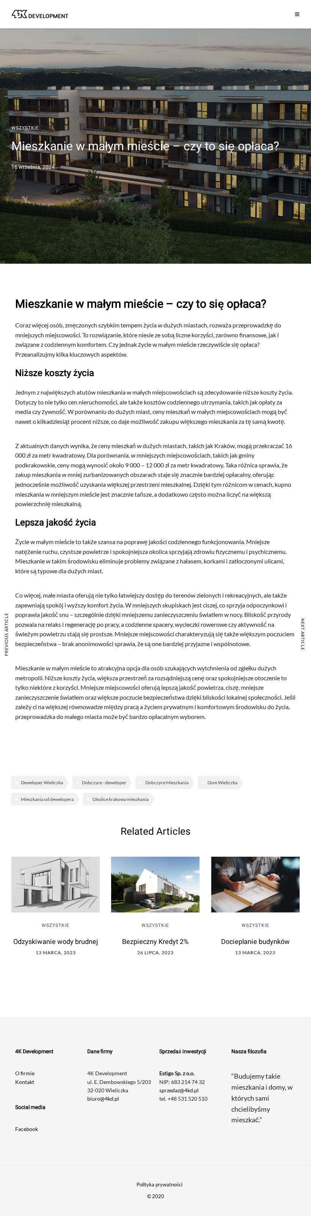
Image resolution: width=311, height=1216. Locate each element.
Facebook (26, 1129)
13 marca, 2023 (56, 952)
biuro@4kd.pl (103, 1098)
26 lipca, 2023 (155, 952)
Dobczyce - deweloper (104, 782)
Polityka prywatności (159, 1184)
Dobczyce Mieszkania (166, 782)
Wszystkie (25, 127)
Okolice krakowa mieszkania (121, 799)
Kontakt (24, 1082)
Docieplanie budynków (255, 942)
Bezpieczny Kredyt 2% (155, 942)
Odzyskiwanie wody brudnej (55, 942)
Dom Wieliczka (222, 782)
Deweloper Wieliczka (42, 782)
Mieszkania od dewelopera (47, 799)
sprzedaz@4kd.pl (179, 1090)
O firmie (25, 1073)
